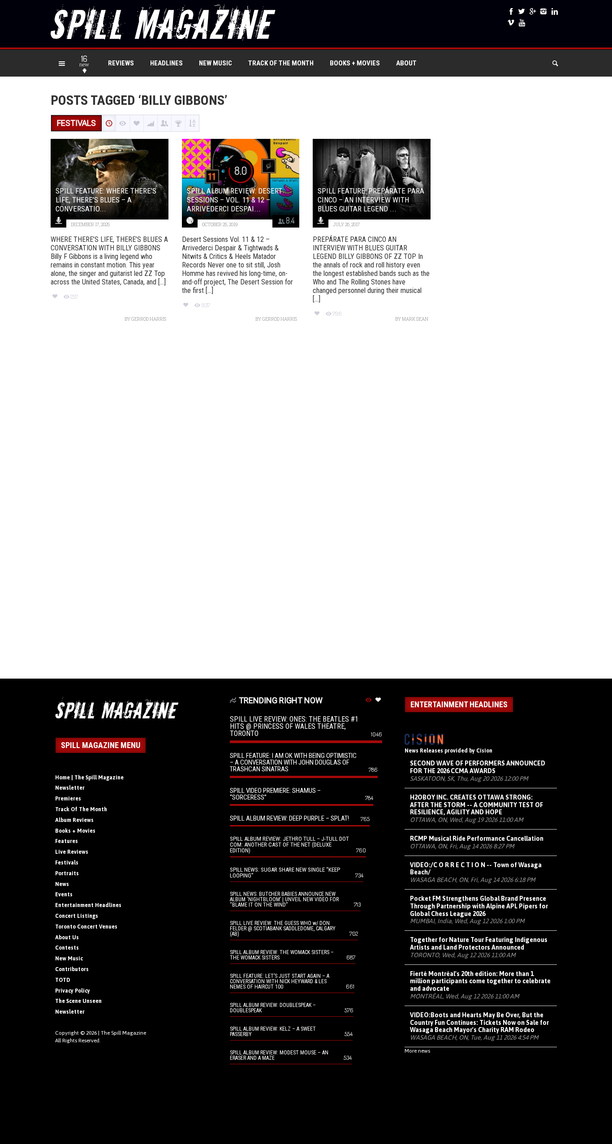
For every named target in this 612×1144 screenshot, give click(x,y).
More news (417, 1051)
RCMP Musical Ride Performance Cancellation (476, 838)
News (62, 884)
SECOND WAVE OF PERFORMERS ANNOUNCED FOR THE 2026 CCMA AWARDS (477, 767)
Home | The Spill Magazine (89, 777)
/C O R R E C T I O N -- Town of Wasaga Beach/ (476, 868)
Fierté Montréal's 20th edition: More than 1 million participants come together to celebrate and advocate (480, 981)
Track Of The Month (281, 63)
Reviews (121, 63)
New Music (215, 63)
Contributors (72, 969)
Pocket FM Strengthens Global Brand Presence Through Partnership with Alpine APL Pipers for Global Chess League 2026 (479, 906)
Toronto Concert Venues (86, 927)
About (406, 63)
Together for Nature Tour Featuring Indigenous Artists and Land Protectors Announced (478, 943)
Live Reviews (71, 852)
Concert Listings (76, 916)
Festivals (66, 863)
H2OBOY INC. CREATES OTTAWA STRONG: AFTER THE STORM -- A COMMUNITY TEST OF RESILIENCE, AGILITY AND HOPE (476, 805)
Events (64, 894)
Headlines (166, 63)
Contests (67, 948)
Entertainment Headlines (88, 905)
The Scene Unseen (78, 1001)
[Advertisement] (306, 505)
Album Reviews (74, 820)
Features (66, 841)
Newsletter (70, 788)
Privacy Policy (72, 991)
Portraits (67, 873)
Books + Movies (355, 63)
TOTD (62, 980)
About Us (67, 937)
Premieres (68, 799)
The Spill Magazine (123, 1033)
